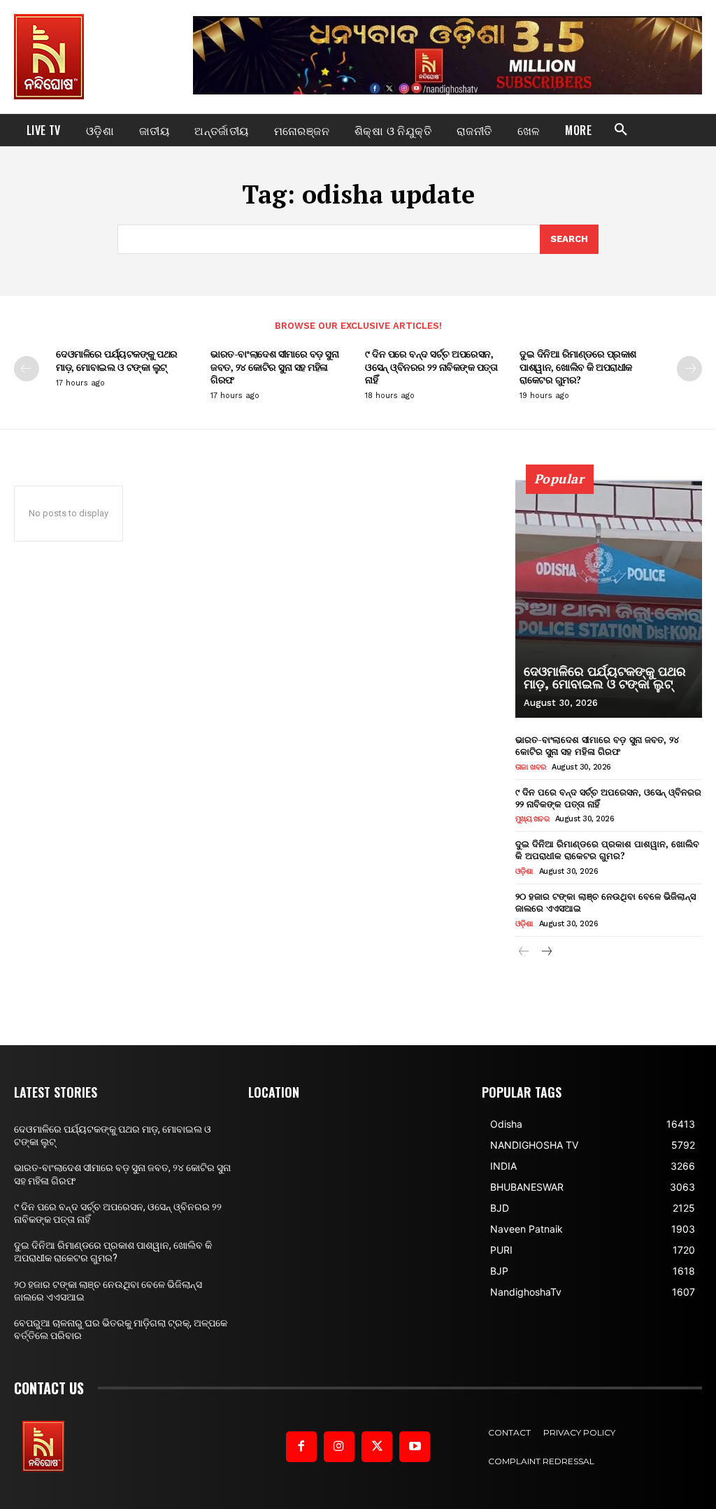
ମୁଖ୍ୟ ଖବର (532, 818)
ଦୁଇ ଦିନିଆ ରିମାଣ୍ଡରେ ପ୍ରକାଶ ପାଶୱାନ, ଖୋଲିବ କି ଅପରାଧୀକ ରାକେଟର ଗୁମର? (578, 366)
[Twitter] (376, 1446)
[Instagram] (339, 1446)
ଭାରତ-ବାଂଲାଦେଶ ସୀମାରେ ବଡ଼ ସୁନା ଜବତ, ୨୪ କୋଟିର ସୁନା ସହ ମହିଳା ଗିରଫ (274, 366)
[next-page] (689, 368)
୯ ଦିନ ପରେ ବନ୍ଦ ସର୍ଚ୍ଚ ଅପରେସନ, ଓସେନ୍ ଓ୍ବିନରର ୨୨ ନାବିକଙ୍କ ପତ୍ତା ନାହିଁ (431, 366)
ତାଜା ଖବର (530, 767)
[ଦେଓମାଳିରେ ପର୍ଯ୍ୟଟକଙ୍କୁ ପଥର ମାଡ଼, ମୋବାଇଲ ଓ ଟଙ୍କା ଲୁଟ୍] (608, 599)
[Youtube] (414, 1446)
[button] (621, 130)
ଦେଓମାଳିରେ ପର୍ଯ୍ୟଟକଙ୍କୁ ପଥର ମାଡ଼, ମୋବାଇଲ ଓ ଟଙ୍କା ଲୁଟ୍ (117, 360)
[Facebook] (301, 1446)
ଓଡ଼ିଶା (524, 871)
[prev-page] (26, 368)
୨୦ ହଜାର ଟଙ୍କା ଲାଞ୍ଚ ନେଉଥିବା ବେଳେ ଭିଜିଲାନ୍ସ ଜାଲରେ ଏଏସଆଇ (605, 902)
